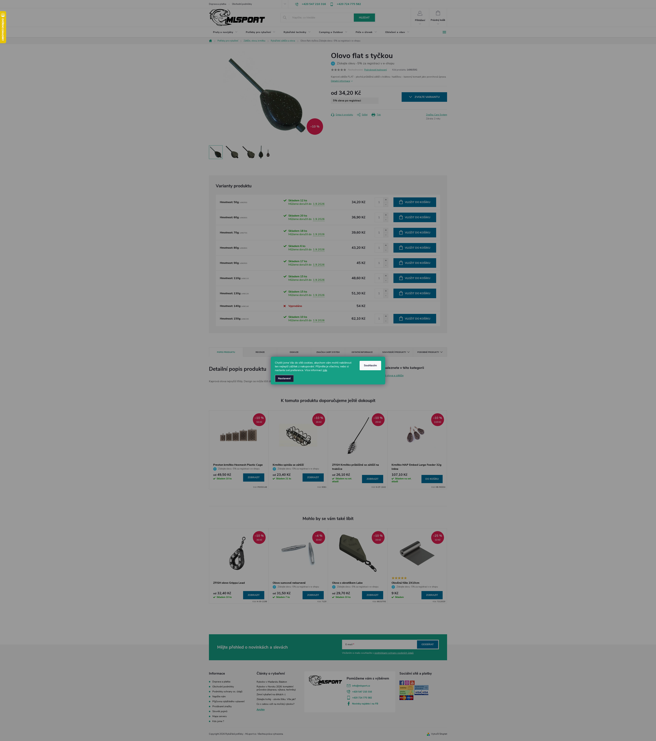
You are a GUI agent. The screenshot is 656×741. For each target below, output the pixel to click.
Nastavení (284, 378)
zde (325, 370)
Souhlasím (370, 365)
